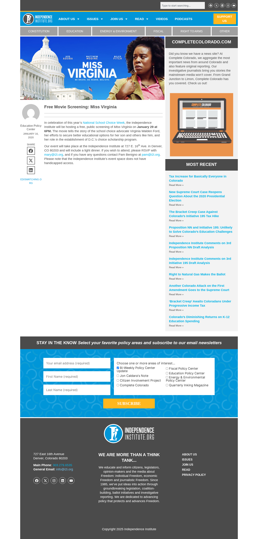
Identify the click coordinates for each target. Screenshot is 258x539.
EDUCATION (75, 31)
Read (186, 469)
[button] (31, 151)
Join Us (187, 464)
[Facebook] (210, 5)
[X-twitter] (216, 5)
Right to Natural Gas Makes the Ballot (197, 274)
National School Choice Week (104, 122)
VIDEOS (162, 19)
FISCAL (159, 31)
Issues (92, 19)
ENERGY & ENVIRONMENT (118, 31)
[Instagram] (228, 5)
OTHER (225, 31)
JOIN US (116, 19)
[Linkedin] (222, 5)
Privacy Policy (194, 474)
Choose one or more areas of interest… (146, 363)
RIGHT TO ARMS (192, 31)
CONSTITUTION (38, 31)
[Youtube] (233, 5)
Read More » (176, 185)
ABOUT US (66, 19)
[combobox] (182, 5)
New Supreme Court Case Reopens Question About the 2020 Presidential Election (197, 196)
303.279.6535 (62, 465)
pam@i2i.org (151, 154)
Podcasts (183, 19)
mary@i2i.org (53, 154)
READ (139, 19)
